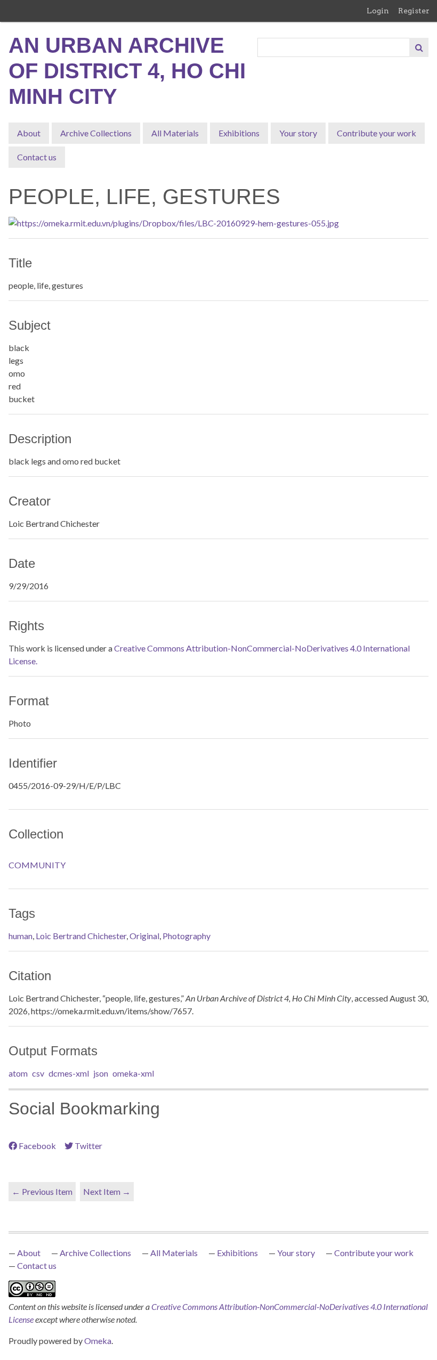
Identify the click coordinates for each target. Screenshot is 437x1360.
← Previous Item (42, 1191)
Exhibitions (239, 133)
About (29, 133)
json (100, 1073)
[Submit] (418, 47)
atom (18, 1073)
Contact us (36, 157)
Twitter (88, 1146)
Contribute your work (376, 133)
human (21, 936)
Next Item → (107, 1191)
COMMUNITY (37, 865)
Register (414, 10)
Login (378, 10)
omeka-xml (133, 1073)
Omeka (97, 1340)
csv (38, 1073)
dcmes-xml (68, 1073)
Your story (298, 133)
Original (144, 936)
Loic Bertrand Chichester (81, 936)
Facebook (37, 1146)
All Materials (175, 133)
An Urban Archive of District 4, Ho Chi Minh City (127, 71)
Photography (187, 936)
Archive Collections (96, 133)
